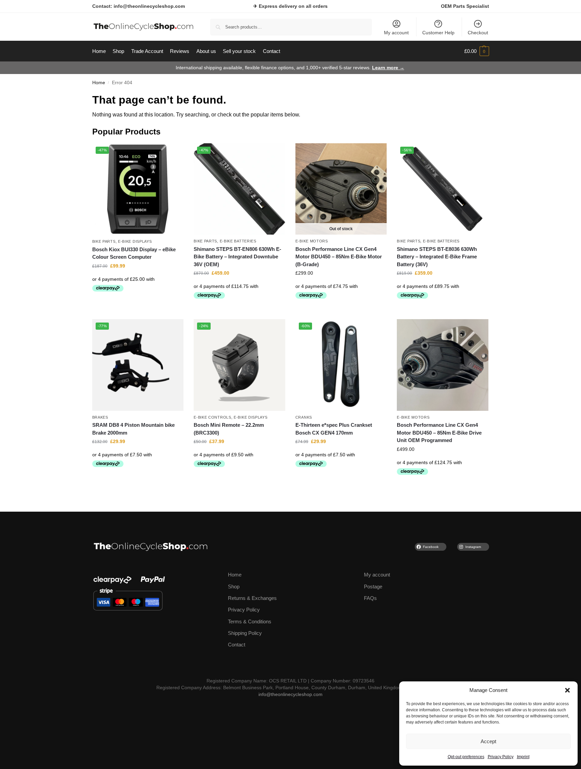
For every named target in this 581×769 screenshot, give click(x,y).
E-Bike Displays (135, 241)
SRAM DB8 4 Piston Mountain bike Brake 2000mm (133, 429)
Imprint (523, 756)
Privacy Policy (501, 756)
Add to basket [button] (137, 305)
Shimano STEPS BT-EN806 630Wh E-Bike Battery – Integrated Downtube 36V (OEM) (237, 256)
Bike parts (104, 241)
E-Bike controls (212, 417)
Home (98, 82)
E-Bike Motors (311, 241)
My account (396, 32)
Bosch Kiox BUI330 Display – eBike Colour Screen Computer (134, 253)
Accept (488, 741)
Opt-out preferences (466, 756)
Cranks (303, 417)
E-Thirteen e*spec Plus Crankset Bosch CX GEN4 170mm (333, 429)
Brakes (100, 417)
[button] (567, 690)
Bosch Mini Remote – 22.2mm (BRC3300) (229, 429)
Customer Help (438, 32)
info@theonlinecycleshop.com (290, 694)
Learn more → (388, 67)
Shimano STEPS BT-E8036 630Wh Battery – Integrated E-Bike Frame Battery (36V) (437, 256)
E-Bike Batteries (238, 241)
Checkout (478, 32)
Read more (341, 312)
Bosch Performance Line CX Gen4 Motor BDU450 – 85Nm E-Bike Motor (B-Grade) (338, 256)
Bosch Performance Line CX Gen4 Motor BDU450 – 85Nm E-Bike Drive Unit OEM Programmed (439, 432)
